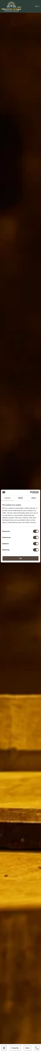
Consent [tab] (7, 498)
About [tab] (33, 498)
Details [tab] (20, 498)
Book (28, 1048)
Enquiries (15, 1048)
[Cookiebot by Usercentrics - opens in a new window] (30, 492)
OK (20, 558)
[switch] (36, 537)
